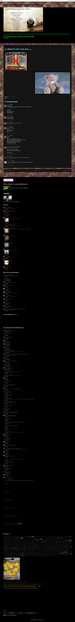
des (33, 539)
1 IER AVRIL (12, 536)
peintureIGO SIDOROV (49, 552)
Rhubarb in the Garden (8, 405)
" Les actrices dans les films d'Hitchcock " (11, 416)
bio (63, 536)
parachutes (17, 612)
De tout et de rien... (8, 298)
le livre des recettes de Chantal (10, 384)
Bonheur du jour (7, 337)
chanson (18, 538)
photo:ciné (13, 553)
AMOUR (24, 536)
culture (21, 539)
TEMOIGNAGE (63, 554)
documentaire (51, 539)
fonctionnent (24, 612)
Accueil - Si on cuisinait (9, 374)
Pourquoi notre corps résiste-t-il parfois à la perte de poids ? (13, 351)
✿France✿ (9, 104)
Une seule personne (8, 303)
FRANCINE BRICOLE (8, 398)
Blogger (43, 619)
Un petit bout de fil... (8, 458)
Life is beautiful (7, 441)
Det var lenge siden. (8, 289)
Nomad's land (7, 455)
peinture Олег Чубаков (42, 552)
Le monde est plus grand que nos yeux (11, 425)
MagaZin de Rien (7, 434)
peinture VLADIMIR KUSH (26, 552)
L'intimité (6, 426)
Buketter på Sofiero (12, 243)
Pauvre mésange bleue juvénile (9, 368)
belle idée (50, 536)
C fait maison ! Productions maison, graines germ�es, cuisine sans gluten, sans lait (19, 480)
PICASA (44, 553)
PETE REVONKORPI (55, 552)
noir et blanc (11, 547)
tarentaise (53, 554)
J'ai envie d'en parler (8, 477)
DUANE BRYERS (60, 539)
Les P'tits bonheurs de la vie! (9, 224)
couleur (18, 539)
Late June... (6, 452)
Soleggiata (6, 347)
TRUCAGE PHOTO (5, 555)
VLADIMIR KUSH (34, 555)
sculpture (31, 554)
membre (32, 546)
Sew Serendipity (7, 305)
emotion (64, 539)
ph (59, 552)
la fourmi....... (11, 186)
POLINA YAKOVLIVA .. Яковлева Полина (54, 553)
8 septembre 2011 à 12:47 (11, 124)
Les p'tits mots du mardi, (8, 365)
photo (62, 552)
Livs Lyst (6, 288)
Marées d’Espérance (8, 348)
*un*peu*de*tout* (7, 381)
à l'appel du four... (7, 341)
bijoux (61, 536)
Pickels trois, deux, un (8, 409)
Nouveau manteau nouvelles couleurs (10, 402)
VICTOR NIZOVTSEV (15, 555)
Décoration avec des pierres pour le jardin (11, 412)
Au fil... (6, 340)
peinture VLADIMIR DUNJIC (18, 552)
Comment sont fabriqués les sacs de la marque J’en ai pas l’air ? (14, 432)
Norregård (6, 235)
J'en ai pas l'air (7, 431)
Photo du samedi (7, 344)
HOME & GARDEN (8, 292)
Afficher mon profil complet (12, 189)
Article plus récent (7, 170)
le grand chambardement (9, 275)
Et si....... (6, 361)
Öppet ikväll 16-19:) (12, 236)
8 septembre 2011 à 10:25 (11, 108)
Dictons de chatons (7, 211)
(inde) (4, 536)
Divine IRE (6, 435)
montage (51, 546)
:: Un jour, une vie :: (8, 474)
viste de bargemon (29, 555)
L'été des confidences (8, 358)
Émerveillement (7, 214)
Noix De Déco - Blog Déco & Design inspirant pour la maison (15, 309)
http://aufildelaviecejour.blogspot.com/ (23, 5)
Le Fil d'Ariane (7, 302)
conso (8, 539)
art (37, 536)
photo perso (9, 553)
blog (65, 536)
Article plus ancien (67, 170)
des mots (37, 539)
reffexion (8, 554)
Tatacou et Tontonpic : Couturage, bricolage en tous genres (15, 422)
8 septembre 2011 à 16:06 (11, 158)
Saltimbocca (6, 395)
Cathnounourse (9, 160)
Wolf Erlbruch (11, 260)
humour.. (4, 541)
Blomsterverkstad (8, 242)
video (20, 555)
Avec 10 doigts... (7, 408)
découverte (30, 539)
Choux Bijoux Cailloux (8, 401)
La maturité (6, 334)
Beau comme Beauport (8, 279)
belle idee (46, 536)
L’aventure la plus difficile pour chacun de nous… (12, 225)
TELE (59, 554)
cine (56, 538)
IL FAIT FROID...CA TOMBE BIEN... (10, 456)
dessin (48, 539)
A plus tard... (6, 378)
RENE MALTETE (15, 554)
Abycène (8, 156)
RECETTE (65, 553)
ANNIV (35, 536)
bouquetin (68, 536)
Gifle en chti (6, 419)
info (42, 541)
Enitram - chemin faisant (9, 367)
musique (68, 546)
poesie (46, 553)
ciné (60, 538)
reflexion (11, 554)
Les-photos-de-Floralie (8, 330)
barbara (43, 536)
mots (65, 546)
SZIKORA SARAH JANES (45, 554)
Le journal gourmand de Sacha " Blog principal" (13, 448)
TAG (50, 554)
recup (69, 553)
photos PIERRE (32, 553)
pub (61, 553)
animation (28, 536)
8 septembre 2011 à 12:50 (11, 133)
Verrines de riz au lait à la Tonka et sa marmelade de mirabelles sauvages (16, 449)
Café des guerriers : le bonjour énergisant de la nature (13, 375)
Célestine (6, 357)
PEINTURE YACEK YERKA (34, 552)
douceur (55, 539)
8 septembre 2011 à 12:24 (11, 119)
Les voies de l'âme (8, 333)
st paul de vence (39, 554)
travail (66, 554)
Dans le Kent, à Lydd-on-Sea (9, 392)
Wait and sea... (7, 442)
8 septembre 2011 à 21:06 (11, 163)
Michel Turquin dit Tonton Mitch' (10, 415)
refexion (4, 554)
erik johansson (68, 539)
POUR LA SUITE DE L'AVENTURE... (14, 218)
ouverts (35, 612)
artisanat (40, 536)
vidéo (24, 555)
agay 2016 (20, 536)
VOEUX (39, 555)
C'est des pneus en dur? (8, 472)
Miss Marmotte (7, 364)
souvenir (34, 554)
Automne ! (6, 299)
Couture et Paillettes (8, 207)
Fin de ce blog (7, 215)
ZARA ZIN (49, 555)
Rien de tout (7, 471)
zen (51, 555)
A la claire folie (7, 249)
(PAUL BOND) (8, 536)
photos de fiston (26, 553)
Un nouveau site (7, 439)
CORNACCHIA (14, 539)
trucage (69, 554)
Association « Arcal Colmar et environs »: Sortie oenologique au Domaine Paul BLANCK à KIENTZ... (19, 399)
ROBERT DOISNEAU (26, 554)
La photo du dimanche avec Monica (10, 331)
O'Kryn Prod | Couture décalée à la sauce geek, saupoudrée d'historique (17, 354)
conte (10, 539)
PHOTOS (20, 553)
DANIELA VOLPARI (25, 539)
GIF (36, 540)
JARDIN (55, 541)
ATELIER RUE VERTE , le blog (10, 228)
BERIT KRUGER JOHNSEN (56, 536)
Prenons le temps (8, 391)
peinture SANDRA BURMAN (10, 552)
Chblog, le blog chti (8, 418)
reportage (19, 554)
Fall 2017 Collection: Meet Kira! (9, 306)
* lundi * (6, 382)
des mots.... (44, 539)
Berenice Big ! (7, 217)
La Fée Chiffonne (7, 438)
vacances (10, 555)
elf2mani (6, 388)
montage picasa (56, 546)
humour (66, 540)
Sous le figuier (7, 451)
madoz (29, 546)
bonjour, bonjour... (7, 385)
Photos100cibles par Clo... (9, 465)
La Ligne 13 (7, 278)
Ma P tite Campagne (8, 371)
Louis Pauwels (11, 615)
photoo (17, 553)
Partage (6, 286)
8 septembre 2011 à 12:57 (11, 144)
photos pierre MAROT (39, 553)
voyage (45, 555)
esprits (7, 612)
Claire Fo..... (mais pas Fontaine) (12, 146)
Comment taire (7, 256)
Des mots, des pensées (8, 285)
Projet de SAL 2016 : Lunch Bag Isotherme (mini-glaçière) (13, 459)
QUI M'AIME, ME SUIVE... (8, 468)
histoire (8, 98)
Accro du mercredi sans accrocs (13, 250)
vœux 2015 (42, 555)
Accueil (37, 170)
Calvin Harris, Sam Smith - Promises (10, 296)
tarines (56, 554)
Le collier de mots (7, 257)
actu (17, 536)
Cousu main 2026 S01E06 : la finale (10, 208)
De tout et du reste (8, 295)
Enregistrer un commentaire (10, 165)
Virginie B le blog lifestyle (9, 350)
